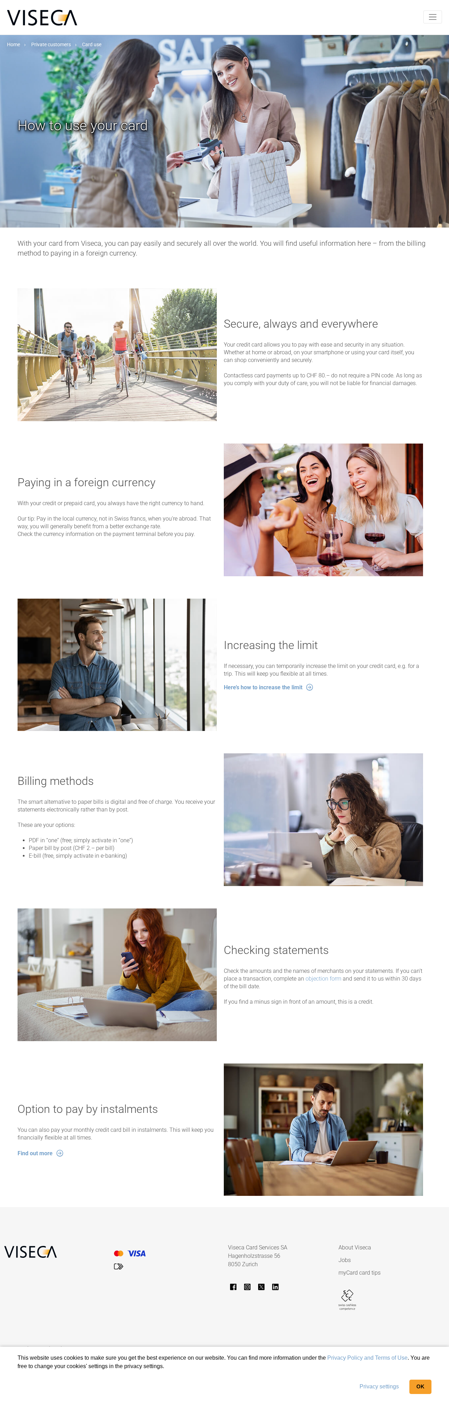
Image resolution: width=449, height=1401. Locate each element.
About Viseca (355, 1247)
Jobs (345, 1260)
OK (420, 1386)
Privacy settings (379, 1386)
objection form (323, 978)
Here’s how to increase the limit (263, 687)
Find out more (35, 1153)
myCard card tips (360, 1272)
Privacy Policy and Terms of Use (367, 1358)
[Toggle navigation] (432, 17)
